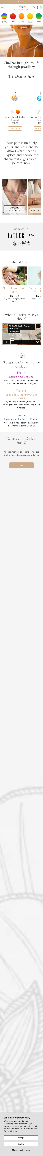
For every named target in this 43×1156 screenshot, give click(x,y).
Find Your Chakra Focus (15, 381)
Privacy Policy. (11, 1131)
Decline (21, 1144)
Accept (21, 1138)
